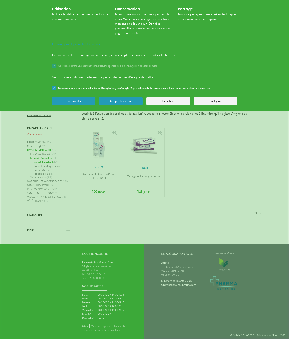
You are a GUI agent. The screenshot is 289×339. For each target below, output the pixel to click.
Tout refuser (168, 101)
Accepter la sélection (121, 101)
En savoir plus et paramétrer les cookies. (76, 44)
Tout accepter (73, 101)
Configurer (215, 101)
